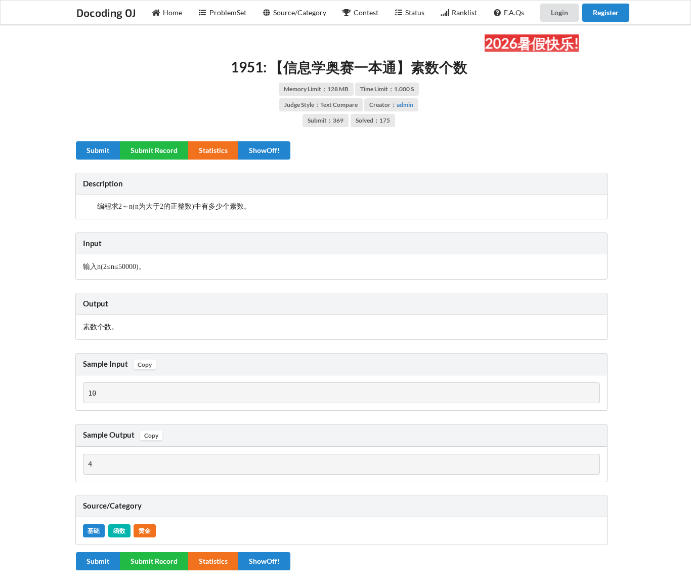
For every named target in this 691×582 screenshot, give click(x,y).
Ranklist (464, 12)
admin (405, 104)
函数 (119, 530)
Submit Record (154, 150)
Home (172, 12)
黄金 (145, 530)
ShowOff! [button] (264, 150)
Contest (366, 12)
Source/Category (299, 12)
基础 (94, 530)
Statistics (213, 150)
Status (414, 12)
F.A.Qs (514, 12)
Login (559, 12)
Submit (98, 150)
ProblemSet (227, 12)
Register (606, 12)
